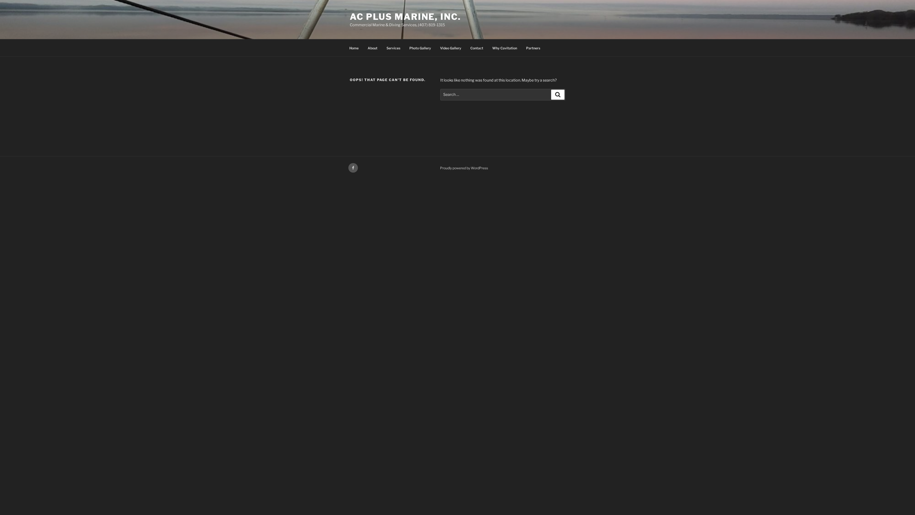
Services (393, 48)
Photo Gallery (420, 48)
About (372, 48)
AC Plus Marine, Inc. (405, 16)
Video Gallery (450, 48)
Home (354, 48)
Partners (533, 48)
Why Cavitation (504, 48)
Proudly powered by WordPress (464, 168)
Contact (476, 48)
